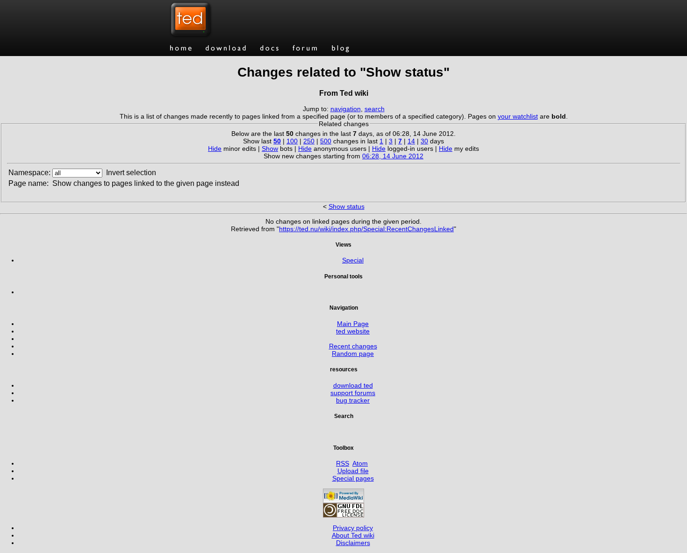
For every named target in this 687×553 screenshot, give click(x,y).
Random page (353, 353)
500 (325, 141)
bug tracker (353, 400)
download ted (353, 385)
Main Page (353, 323)
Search (343, 416)
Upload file (353, 471)
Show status (347, 206)
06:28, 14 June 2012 (392, 156)
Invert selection (131, 173)
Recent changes (353, 346)
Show (270, 148)
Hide (215, 148)
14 (411, 141)
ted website (353, 331)
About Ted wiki (353, 535)
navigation (345, 109)
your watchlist (518, 116)
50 (277, 141)
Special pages (353, 478)
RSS (342, 463)
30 (424, 141)
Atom (360, 463)
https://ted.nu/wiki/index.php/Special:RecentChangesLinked (366, 229)
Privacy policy (353, 528)
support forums (352, 393)
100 (292, 141)
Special (353, 260)
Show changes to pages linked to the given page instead (145, 183)
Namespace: (29, 173)
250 (309, 141)
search (375, 109)
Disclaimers (353, 542)
